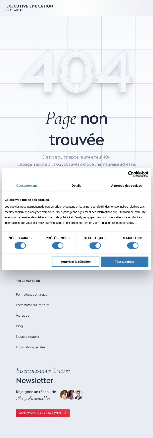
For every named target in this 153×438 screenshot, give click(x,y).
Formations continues (31, 294)
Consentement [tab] (26, 185)
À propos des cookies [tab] (126, 185)
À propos (22, 315)
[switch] (57, 245)
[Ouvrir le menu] (145, 8)
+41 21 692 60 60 (28, 280)
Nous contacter (27, 336)
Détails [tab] (76, 185)
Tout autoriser (124, 261)
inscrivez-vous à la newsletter (40, 413)
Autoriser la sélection (76, 261)
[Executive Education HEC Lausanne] (29, 8)
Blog (19, 326)
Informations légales (30, 347)
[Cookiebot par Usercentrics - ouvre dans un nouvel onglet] (131, 174)
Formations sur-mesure (32, 305)
